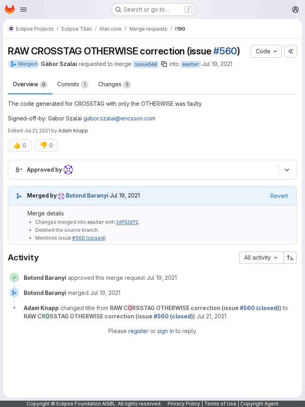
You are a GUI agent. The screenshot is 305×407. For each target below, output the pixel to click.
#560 (225, 51)
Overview (29, 84)
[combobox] (261, 257)
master (190, 64)
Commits (71, 84)
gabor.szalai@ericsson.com (119, 118)
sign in (165, 331)
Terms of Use (220, 404)
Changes (113, 84)
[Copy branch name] (164, 64)
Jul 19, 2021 (217, 63)
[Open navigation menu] (23, 9)
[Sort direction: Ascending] (290, 257)
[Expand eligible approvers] (286, 169)
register (138, 331)
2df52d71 (127, 222)
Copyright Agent (259, 404)
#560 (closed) (89, 238)
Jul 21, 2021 (37, 131)
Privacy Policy (184, 404)
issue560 (146, 64)
